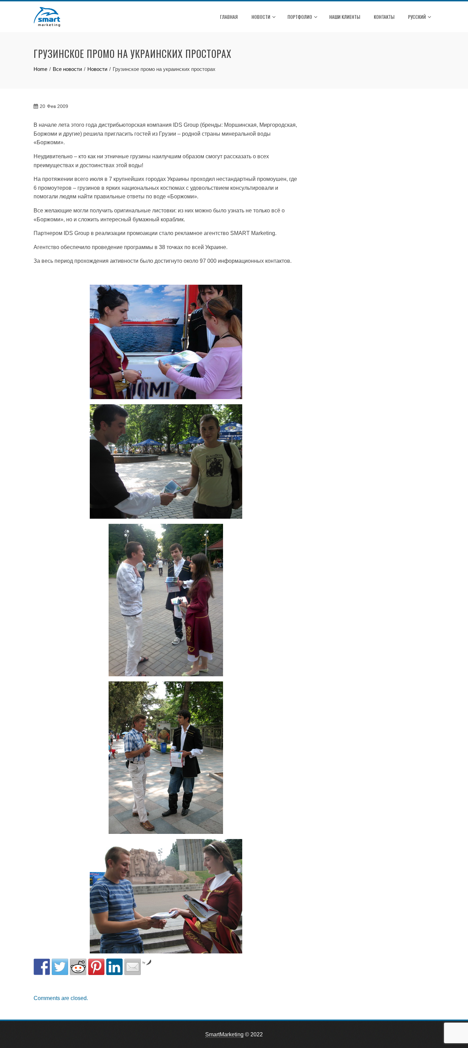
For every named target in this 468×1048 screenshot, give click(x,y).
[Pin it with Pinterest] (96, 967)
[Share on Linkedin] (114, 967)
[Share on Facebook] (42, 967)
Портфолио (299, 16)
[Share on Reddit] (78, 967)
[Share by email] (132, 967)
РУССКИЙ (417, 16)
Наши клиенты (344, 16)
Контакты (384, 16)
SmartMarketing (224, 1034)
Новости (260, 16)
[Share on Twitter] (60, 967)
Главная (229, 16)
